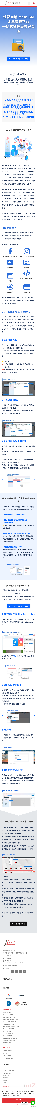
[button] (29, 3)
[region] (18, 1097)
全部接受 (18, 1099)
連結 (14, 656)
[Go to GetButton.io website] (33, 1106)
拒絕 (18, 1104)
